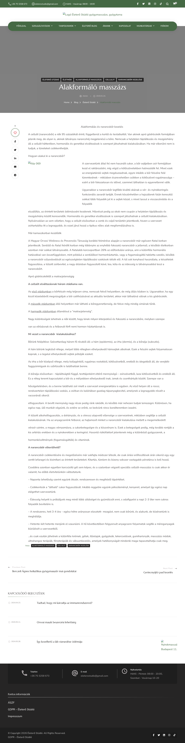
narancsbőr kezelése (79, 546)
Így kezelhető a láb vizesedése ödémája (59, 641)
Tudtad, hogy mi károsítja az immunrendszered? (64, 603)
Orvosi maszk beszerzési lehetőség (56, 622)
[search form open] (166, 4)
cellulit (61, 546)
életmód (67, 80)
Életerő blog (89, 26)
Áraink (106, 26)
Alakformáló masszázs (89, 80)
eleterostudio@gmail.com (46, 4)
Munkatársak (144, 26)
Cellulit (110, 80)
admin (85, 96)
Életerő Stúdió (50, 80)
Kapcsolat (125, 26)
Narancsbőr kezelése (130, 80)
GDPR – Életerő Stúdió (21, 709)
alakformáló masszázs (43, 546)
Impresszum (15, 716)
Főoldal (21, 26)
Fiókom (165, 26)
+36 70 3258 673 (19, 4)
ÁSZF (11, 702)
